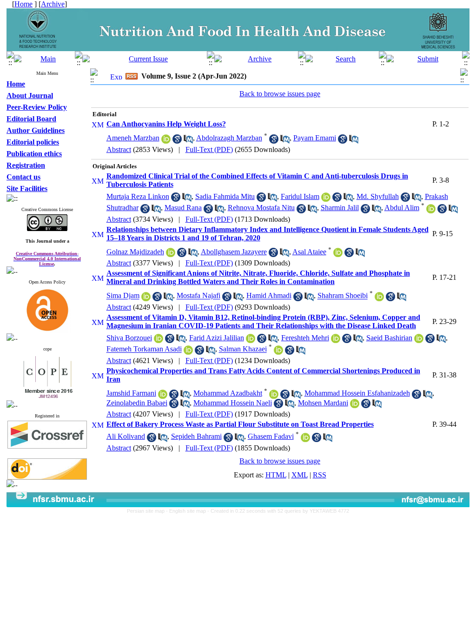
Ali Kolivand (125, 436)
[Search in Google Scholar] (177, 141)
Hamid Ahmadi (268, 296)
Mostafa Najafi (198, 296)
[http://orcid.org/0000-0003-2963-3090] (162, 396)
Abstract (118, 149)
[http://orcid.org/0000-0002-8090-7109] (338, 254)
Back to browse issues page (279, 94)
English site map (188, 511)
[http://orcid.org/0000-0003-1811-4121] (305, 439)
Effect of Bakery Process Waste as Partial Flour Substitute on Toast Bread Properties (240, 424)
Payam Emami (314, 138)
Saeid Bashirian (389, 338)
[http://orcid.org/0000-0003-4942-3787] (326, 199)
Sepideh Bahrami (196, 436)
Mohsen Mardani (323, 403)
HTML (275, 475)
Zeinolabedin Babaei (136, 403)
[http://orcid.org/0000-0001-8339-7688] (146, 299)
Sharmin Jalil (340, 208)
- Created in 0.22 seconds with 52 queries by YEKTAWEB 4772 (278, 511)
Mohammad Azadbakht (227, 393)
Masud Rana (183, 208)
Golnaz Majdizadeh (135, 252)
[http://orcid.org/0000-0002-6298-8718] (273, 396)
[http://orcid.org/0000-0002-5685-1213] (379, 299)
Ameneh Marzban (132, 138)
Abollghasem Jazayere (234, 252)
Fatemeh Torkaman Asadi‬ (144, 349)
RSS (319, 475)
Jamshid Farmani (131, 393)
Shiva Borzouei (129, 338)
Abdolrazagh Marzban (229, 138)
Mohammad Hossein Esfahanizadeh (357, 393)
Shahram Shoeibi (342, 296)
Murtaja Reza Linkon (137, 196)
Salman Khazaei (243, 349)
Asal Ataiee (309, 252)
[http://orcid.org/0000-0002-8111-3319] (166, 141)
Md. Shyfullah (378, 196)
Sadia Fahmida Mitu (225, 196)
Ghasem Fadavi (271, 436)
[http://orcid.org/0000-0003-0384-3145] (170, 254)
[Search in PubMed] (188, 141)
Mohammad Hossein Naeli (232, 403)
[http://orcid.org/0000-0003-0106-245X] (335, 340)
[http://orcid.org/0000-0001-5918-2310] (278, 352)
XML (299, 475)
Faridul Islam (300, 196)
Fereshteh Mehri (305, 338)
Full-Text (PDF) (209, 149)
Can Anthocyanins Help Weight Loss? (166, 124)
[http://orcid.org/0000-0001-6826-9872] (158, 340)
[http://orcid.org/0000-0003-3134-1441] (250, 340)
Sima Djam (122, 296)
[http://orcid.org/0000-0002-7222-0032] (431, 211)
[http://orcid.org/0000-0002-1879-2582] (354, 406)
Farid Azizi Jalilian (216, 338)
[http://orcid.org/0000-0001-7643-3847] (188, 352)
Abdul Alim (401, 208)
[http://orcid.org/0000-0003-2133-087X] (418, 340)
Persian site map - (148, 511)
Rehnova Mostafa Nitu (261, 208)
